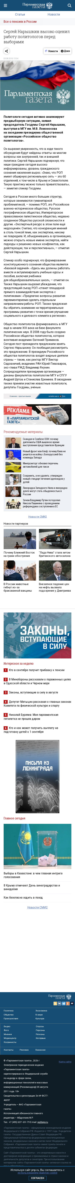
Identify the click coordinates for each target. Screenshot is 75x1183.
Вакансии (40, 1050)
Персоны (40, 1030)
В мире (39, 1014)
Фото (6, 1030)
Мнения (8, 1034)
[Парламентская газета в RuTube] (72, 1003)
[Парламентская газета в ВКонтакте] (59, 1003)
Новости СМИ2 (37, 516)
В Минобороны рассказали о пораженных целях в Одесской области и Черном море (37, 681)
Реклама (24, 1050)
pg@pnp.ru (43, 1122)
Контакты (8, 1050)
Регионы (40, 1034)
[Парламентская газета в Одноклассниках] (68, 1003)
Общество (8, 1014)
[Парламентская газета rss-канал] (55, 1003)
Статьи (20, 14)
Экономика (41, 1010)
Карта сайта (65, 1061)
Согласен (37, 1178)
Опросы (40, 1026)
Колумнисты (10, 1042)
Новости (54, 14)
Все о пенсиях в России (20, 21)
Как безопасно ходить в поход (23, 897)
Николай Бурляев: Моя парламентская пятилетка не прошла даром (31, 716)
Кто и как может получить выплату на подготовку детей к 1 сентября (31, 730)
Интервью (41, 1038)
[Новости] (51, 51)
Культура (39, 1018)
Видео (7, 1026)
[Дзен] (65, 51)
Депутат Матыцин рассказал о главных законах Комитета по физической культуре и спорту (37, 703)
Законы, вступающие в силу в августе (33, 692)
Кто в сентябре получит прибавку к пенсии (36, 670)
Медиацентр (10, 1038)
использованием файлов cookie (37, 1172)
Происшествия (11, 1018)
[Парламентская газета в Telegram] (64, 1003)
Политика (8, 1010)
